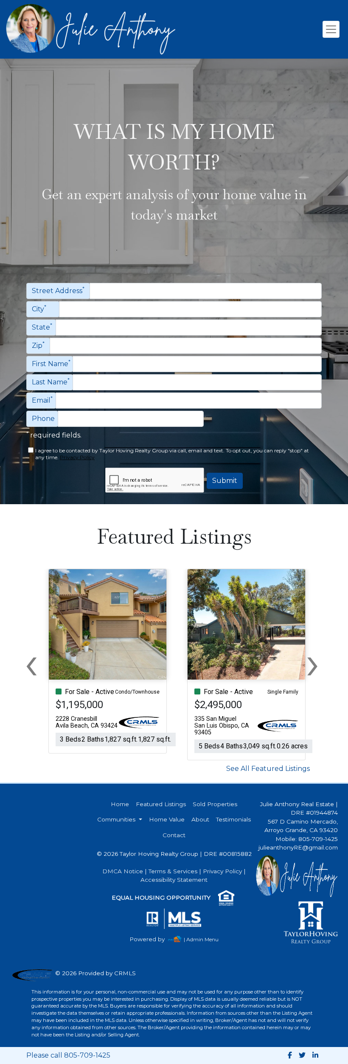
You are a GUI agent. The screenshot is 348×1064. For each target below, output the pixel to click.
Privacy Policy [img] (77, 457)
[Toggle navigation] (331, 29)
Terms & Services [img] (173, 871)
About (200, 819)
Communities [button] (117, 819)
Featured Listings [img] (161, 804)
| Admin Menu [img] (201, 939)
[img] (152, 939)
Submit (224, 481)
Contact (174, 835)
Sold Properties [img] (215, 804)
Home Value (167, 819)
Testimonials (233, 819)
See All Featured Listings (268, 769)
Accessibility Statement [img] (174, 879)
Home (120, 804)
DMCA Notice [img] (122, 871)
